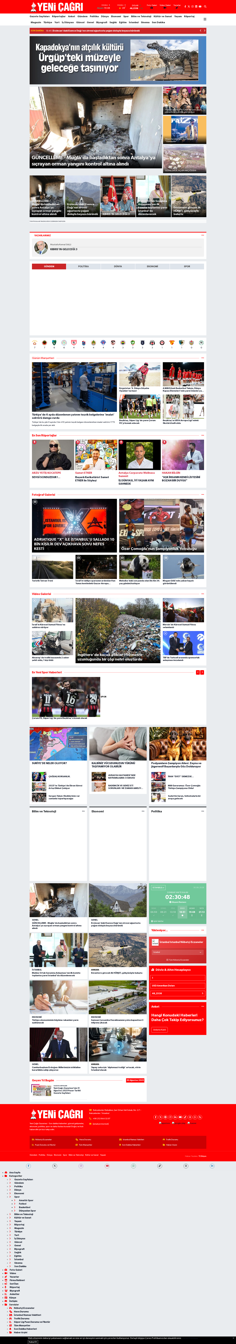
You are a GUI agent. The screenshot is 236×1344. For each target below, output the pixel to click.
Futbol (22, 1204)
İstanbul (134, 22)
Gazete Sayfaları (40, 16)
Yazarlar (14, 1277)
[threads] (186, 1166)
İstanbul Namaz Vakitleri (133, 1140)
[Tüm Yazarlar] (202, 235)
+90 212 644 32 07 (101, 1119)
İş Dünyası (68, 22)
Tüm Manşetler (85, 1145)
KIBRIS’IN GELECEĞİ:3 (63, 249)
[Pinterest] (165, 1117)
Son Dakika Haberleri (131, 1145)
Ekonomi (116, 16)
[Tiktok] (185, 1117)
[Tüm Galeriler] (202, 495)
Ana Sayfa (14, 1172)
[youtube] (107, 1166)
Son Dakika (158, 22)
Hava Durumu (85, 1140)
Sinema (145, 22)
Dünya (105, 16)
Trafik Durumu (172, 1140)
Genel (90, 22)
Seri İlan (13, 1284)
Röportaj (189, 16)
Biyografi (101, 22)
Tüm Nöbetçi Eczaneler (179, 960)
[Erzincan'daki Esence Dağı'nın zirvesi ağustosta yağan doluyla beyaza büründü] (118, 900)
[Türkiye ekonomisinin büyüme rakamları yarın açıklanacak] (59, 997)
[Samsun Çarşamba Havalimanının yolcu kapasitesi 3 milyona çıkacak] (118, 997)
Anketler (14, 1294)
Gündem (82, 16)
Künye (12, 1298)
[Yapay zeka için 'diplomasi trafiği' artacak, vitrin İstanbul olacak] (118, 1045)
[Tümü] (202, 435)
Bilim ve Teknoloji (141, 16)
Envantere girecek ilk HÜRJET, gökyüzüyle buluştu (116, 973)
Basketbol (24, 1207)
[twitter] (54, 1166)
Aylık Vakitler (158, 921)
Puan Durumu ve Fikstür (45, 1145)
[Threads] (190, 1117)
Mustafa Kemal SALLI (60, 244)
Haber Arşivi (171, 1145)
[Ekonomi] (143, 811)
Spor (126, 16)
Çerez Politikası (190, 1338)
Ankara (95, 970)
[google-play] (179, 1123)
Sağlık (113, 22)
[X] (160, 1117)
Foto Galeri (15, 1270)
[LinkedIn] (175, 1117)
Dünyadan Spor (27, 1211)
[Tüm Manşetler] (202, 358)
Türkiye (47, 22)
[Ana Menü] (205, 19)
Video (12, 1273)
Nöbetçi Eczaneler (43, 1140)
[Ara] (205, 7)
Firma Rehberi (17, 1280)
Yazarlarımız (42, 235)
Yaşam (178, 16)
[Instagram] (170, 1117)
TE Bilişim (202, 1156)
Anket (71, 16)
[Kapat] (234, 1338)
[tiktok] (159, 1166)
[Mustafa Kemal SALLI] (41, 247)
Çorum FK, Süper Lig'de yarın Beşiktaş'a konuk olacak (59, 718)
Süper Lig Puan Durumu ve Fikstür (32, 1322)
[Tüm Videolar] (202, 594)
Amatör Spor (26, 1200)
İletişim (13, 1301)
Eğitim (123, 22)
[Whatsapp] (195, 1117)
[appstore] (164, 1123)
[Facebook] (155, 1117)
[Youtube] (180, 1117)
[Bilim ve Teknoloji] (83, 811)
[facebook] (28, 1166)
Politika (94, 16)
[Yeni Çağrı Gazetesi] (57, 7)
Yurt (57, 22)
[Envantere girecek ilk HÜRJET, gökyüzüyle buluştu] (118, 950)
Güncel (80, 22)
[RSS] (200, 1117)
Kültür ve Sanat (163, 16)
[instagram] (81, 1166)
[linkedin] (212, 1166)
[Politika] (202, 811)
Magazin (36, 22)
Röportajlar (59, 16)
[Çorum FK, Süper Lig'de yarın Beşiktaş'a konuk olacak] (66, 697)
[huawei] (192, 1123)
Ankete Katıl (159, 1030)
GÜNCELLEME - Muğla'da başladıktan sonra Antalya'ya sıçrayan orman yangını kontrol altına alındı (56, 925)
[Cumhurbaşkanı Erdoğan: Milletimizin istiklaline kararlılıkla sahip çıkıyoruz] (59, 1045)
